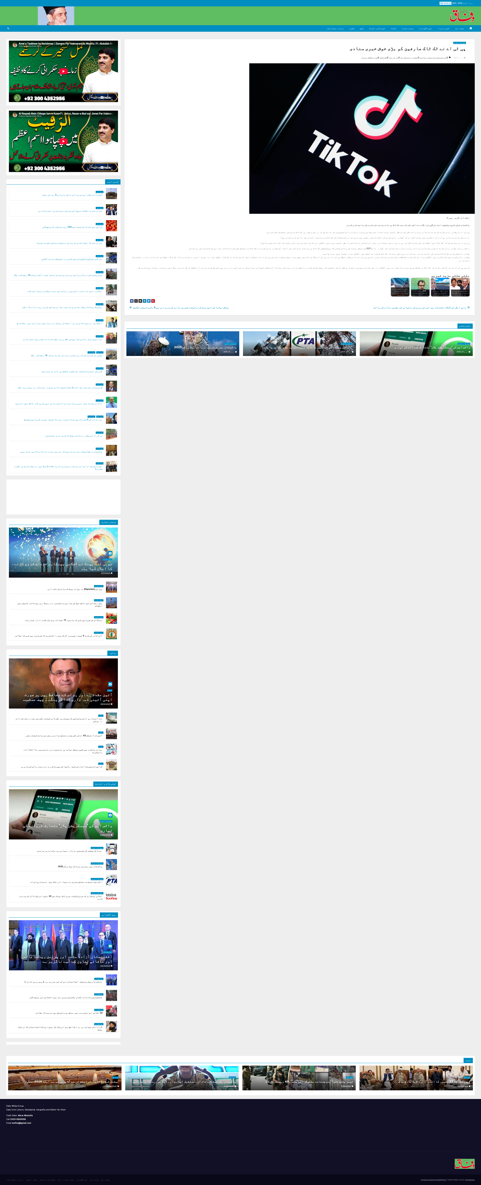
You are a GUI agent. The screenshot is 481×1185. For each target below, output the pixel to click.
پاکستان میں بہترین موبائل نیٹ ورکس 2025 (205, 347)
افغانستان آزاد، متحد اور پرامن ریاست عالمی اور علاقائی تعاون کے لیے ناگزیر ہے (66, 959)
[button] (8, 28)
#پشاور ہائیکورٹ (410, 57)
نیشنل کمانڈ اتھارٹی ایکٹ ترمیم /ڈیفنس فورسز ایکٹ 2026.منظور (71, 1081)
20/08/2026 (111, 1086)
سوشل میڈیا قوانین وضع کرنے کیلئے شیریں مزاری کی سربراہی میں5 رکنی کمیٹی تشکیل (181, 307)
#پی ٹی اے (395, 57)
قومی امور (443, 28)
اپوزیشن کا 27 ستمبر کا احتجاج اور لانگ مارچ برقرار (431, 1081)
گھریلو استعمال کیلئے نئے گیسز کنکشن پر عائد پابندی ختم (71, 371)
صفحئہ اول (459, 28)
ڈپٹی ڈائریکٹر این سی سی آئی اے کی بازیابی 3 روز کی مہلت (72, 195)
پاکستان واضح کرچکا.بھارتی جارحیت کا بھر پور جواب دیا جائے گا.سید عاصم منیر (61, 452)
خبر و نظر (100, 352)
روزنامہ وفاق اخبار (335, 28)
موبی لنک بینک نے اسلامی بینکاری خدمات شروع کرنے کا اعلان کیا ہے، (63, 566)
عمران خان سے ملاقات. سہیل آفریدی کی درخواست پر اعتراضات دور (70, 211)
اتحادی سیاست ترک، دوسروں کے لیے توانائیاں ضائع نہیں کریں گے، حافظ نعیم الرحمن (58, 403)
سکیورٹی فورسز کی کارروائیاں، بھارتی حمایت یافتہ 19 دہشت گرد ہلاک (66, 355)
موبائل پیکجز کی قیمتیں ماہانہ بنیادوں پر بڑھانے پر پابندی (307, 347)
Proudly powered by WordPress (433, 1180)
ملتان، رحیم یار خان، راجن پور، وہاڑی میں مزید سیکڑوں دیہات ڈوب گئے (64, 291)
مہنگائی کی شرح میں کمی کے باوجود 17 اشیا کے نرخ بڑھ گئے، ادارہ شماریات (63, 620)
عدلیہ (110, 690)
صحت (393, 28)
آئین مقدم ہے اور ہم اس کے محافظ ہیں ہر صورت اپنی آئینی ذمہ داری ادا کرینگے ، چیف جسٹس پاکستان (68, 699)
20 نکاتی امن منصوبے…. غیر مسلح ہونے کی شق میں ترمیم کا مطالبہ (68, 1013)
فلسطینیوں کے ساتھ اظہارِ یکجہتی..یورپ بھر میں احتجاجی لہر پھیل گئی (66, 997)
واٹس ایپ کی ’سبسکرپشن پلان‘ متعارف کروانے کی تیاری (432, 347)
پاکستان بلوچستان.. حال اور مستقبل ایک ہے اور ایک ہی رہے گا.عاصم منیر (183, 1081)
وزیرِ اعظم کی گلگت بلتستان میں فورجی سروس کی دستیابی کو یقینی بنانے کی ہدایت (419, 307)
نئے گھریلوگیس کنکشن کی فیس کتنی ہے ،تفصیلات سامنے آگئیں (71, 259)
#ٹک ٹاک (384, 57)
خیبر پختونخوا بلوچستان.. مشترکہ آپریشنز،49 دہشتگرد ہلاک (309, 1081)
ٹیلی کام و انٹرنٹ (377, 28)
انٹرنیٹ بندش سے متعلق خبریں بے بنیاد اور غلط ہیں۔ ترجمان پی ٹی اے (66, 882)
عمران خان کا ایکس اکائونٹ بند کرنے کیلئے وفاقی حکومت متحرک (69, 243)
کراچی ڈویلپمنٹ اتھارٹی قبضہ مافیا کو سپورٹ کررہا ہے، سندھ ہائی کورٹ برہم (61, 766)
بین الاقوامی (425, 28)
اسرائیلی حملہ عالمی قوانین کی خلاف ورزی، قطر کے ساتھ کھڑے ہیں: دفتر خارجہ (62, 339)
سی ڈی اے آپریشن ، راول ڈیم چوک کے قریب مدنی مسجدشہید (73, 435)
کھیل (362, 28)
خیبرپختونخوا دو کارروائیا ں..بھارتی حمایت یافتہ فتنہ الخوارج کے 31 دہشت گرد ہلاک (58, 275)
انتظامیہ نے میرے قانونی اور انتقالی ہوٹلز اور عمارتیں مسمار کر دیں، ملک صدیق (59, 323)
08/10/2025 (105, 966)
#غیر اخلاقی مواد (370, 57)
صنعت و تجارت (407, 28)
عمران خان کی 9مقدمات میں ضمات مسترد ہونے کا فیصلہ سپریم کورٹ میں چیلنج (63, 419)
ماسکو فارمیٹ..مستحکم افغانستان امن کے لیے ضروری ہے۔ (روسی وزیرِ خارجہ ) (63, 982)
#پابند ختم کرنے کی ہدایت (434, 57)
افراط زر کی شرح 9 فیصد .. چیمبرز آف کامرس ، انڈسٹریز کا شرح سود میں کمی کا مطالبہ (58, 636)
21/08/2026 (463, 1086)
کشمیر (351, 28)
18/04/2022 (105, 704)
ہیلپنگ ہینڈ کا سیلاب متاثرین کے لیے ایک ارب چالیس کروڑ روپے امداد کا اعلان (62, 307)
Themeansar (470, 1180)
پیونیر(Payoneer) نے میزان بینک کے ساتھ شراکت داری (75, 589)
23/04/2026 (105, 835)
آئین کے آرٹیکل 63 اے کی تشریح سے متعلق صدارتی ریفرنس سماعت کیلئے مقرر (63, 735)
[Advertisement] (99, 496)
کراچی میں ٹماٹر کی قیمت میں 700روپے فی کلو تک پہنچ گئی (72, 227)
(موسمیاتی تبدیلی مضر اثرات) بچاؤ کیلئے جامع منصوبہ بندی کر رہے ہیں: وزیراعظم (60, 387)
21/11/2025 (105, 573)
